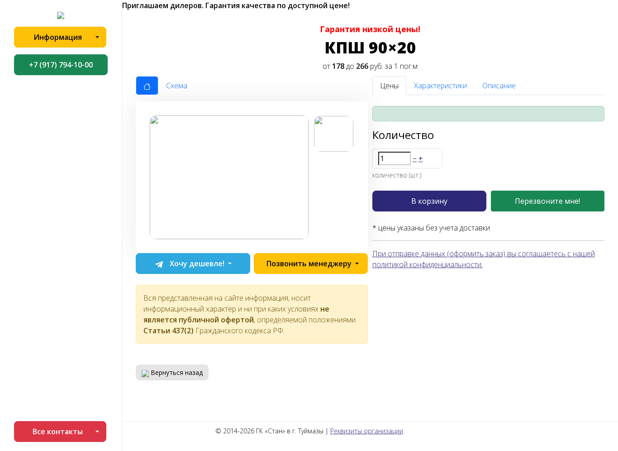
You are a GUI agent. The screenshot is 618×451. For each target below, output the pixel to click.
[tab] (147, 85)
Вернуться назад (176, 372)
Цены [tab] (389, 86)
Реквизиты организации (366, 431)
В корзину (429, 201)
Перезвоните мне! (547, 201)
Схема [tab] (176, 86)
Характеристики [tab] (440, 86)
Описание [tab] (499, 86)
